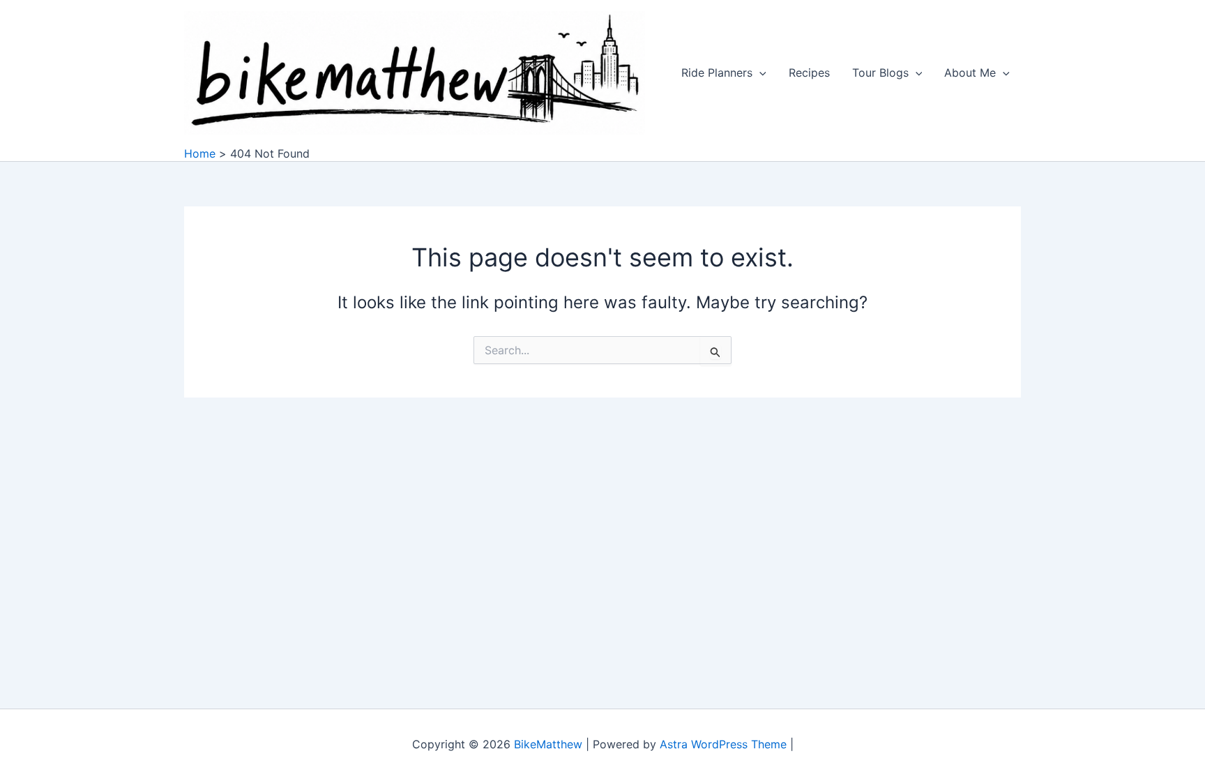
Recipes (809, 73)
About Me (970, 73)
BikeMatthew (548, 744)
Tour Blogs (880, 73)
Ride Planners (716, 73)
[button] (759, 72)
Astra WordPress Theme (723, 744)
